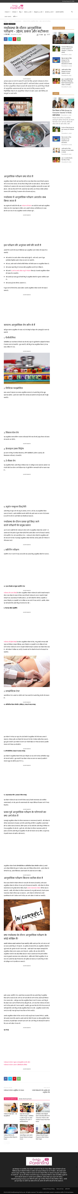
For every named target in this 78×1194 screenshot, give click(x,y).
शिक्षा (54, 107)
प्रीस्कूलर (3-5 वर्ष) (38, 12)
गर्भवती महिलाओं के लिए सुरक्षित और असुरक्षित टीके (41, 1091)
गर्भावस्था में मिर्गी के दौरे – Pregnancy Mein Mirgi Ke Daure (10, 1137)
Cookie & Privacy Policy (49, 1189)
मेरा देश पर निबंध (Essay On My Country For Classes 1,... (68, 129)
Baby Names (8, 16)
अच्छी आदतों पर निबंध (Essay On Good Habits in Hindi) (66, 71)
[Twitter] (10, 39)
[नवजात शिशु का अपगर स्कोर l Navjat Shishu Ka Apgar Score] (27, 1129)
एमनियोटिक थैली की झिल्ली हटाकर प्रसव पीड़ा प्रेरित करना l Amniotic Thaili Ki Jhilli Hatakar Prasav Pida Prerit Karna (43, 1117)
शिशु (20, 12)
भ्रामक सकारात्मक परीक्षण (33, 888)
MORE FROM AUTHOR (25, 1099)
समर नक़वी (7, 34)
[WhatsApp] (19, 39)
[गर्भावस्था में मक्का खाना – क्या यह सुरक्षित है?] (11, 1107)
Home (5, 21)
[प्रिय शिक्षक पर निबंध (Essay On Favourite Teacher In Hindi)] (63, 38)
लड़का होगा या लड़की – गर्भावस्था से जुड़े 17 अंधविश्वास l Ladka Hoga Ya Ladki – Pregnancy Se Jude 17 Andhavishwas (26, 1117)
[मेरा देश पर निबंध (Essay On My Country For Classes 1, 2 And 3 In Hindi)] (56, 48)
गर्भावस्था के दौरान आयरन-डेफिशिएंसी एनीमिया (15, 1065)
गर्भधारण (7, 12)
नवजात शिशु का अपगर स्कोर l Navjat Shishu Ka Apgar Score (26, 1137)
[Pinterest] (14, 39)
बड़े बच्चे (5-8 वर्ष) (49, 12)
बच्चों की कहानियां (60, 12)
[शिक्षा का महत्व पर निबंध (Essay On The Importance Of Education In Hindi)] (56, 60)
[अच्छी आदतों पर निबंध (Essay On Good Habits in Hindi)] (56, 71)
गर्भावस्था (14, 12)
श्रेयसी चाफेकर (56, 115)
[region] (27, 160)
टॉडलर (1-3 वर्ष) (27, 12)
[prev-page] (5, 1143)
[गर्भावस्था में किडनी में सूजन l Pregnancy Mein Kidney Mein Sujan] (43, 1129)
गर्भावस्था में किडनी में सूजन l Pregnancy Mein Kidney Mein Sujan (42, 1137)
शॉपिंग (14, 16)
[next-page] (8, 1143)
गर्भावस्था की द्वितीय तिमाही (10, 642)
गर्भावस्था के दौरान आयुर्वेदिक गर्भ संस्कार (14, 1090)
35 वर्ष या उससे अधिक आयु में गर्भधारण (21, 271)
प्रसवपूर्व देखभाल (17, 21)
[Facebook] (6, 39)
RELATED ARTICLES (10, 1099)
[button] (72, 12)
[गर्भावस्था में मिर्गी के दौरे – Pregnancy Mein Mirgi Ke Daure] (11, 1129)
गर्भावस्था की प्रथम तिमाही (10, 593)
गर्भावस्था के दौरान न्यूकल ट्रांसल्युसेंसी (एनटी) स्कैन (17, 1062)
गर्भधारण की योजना (26, 206)
